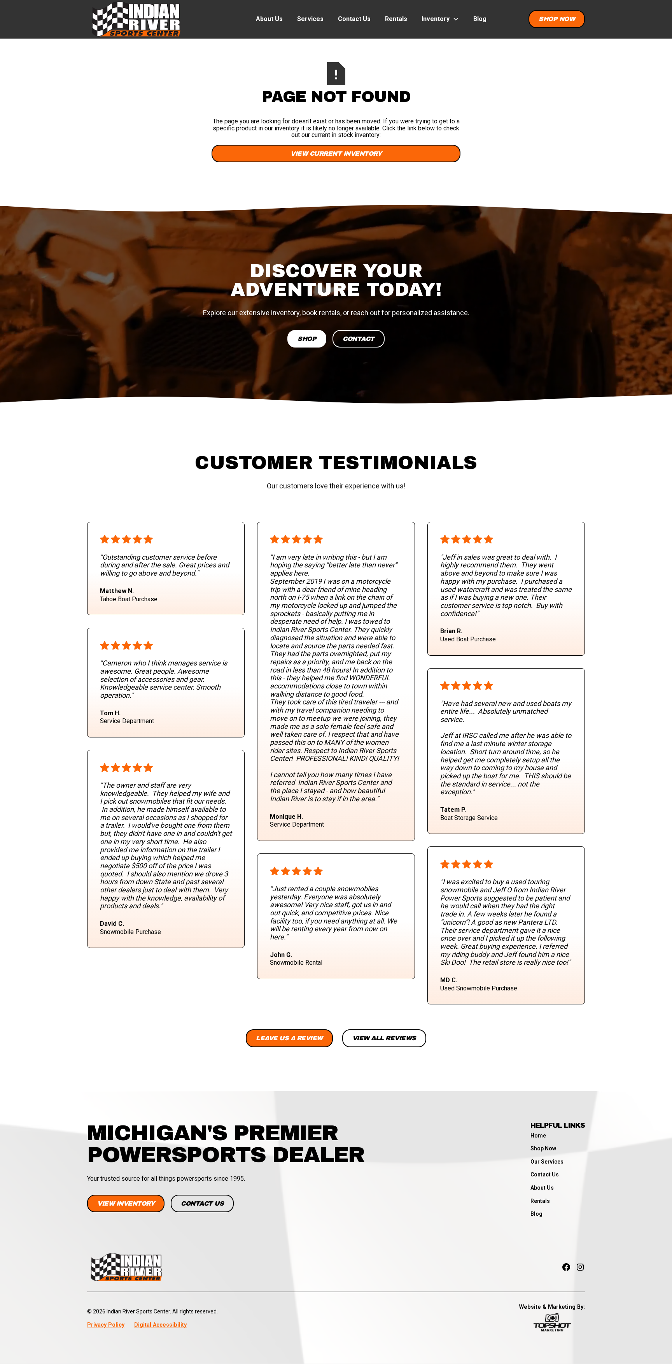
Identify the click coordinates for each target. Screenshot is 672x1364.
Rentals (396, 19)
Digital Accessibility (160, 1325)
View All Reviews (384, 1038)
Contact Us (354, 19)
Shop (307, 338)
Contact (358, 338)
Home (538, 1135)
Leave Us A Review (289, 1038)
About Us (269, 19)
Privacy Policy (105, 1325)
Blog (479, 19)
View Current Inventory (336, 153)
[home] (135, 19)
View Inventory (125, 1203)
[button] (440, 19)
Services (310, 19)
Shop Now (557, 19)
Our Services (547, 1162)
